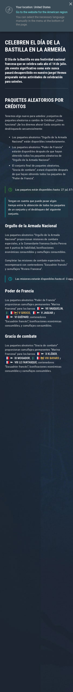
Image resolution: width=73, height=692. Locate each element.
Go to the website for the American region (42, 12)
